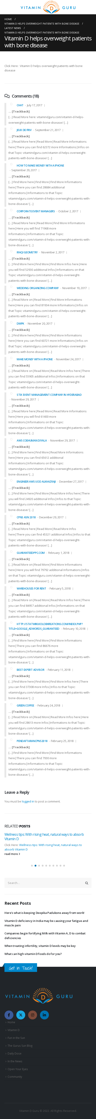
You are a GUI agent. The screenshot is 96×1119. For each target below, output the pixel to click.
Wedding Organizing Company (38, 288)
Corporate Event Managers (36, 211)
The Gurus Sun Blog (20, 1045)
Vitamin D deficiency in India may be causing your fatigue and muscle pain (46, 923)
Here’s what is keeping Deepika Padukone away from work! (44, 913)
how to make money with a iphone (40, 165)
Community (15, 1076)
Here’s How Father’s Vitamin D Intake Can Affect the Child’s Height (47, 836)
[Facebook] (8, 1015)
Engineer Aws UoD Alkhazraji (36, 481)
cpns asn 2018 (26, 517)
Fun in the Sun (16, 1038)
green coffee (25, 705)
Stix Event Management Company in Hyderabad (49, 395)
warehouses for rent (31, 588)
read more (11, 859)
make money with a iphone (34, 359)
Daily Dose (14, 1053)
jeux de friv (24, 130)
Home (11, 1022)
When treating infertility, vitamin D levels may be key (39, 946)
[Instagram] (32, 1015)
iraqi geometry (27, 252)
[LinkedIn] (44, 1015)
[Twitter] (20, 1015)
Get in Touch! (21, 968)
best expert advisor (30, 670)
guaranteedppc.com (30, 553)
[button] (32, 866)
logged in (28, 801)
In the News (15, 1061)
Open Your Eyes (18, 1069)
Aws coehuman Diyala (32, 440)
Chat (20, 105)
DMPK (20, 323)
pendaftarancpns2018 (32, 741)
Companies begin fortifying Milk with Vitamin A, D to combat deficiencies (45, 935)
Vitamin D (14, 1030)
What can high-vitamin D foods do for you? (33, 954)
